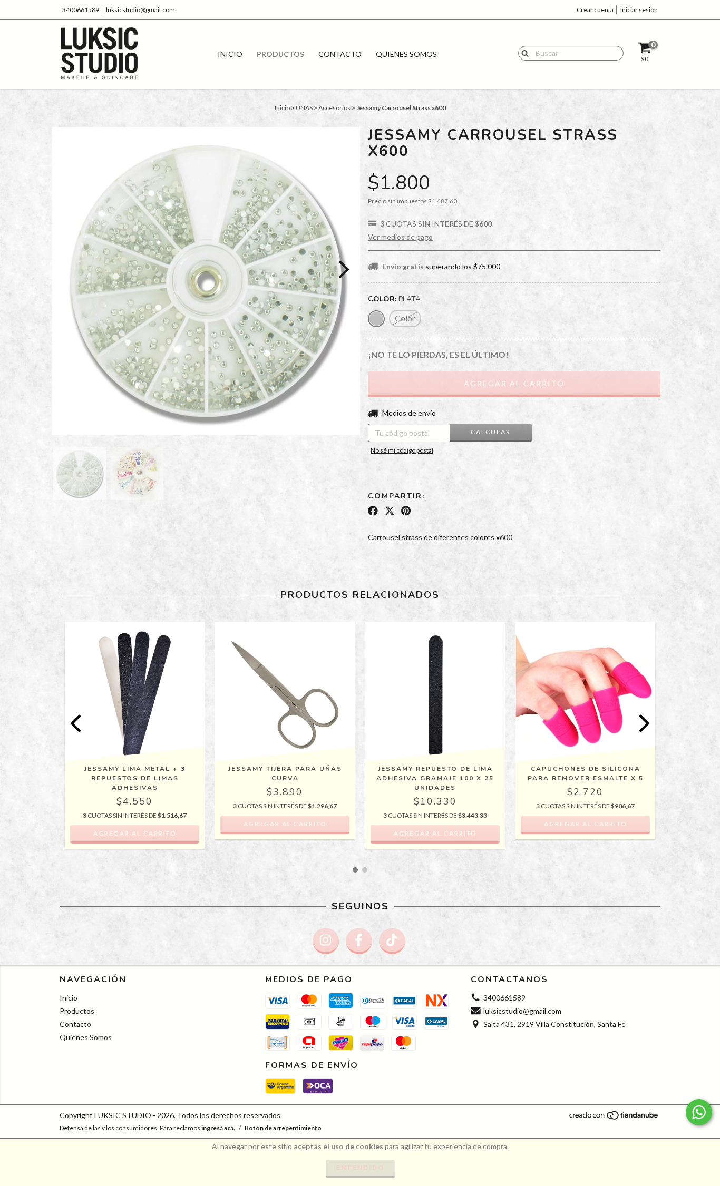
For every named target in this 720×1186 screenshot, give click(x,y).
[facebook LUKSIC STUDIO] (359, 941)
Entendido (360, 1167)
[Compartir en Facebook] (373, 511)
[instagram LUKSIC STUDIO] (326, 941)
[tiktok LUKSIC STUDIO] (392, 941)
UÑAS (304, 108)
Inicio (230, 54)
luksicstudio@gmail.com (140, 10)
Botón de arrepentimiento (283, 1128)
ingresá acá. (218, 1128)
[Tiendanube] (614, 1118)
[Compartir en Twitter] (390, 511)
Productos (280, 54)
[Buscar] (522, 52)
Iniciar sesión (639, 10)
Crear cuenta (595, 10)
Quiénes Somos (406, 54)
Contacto (340, 54)
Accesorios (334, 108)
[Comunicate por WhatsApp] (699, 1112)
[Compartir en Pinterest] (406, 511)
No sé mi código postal (402, 450)
